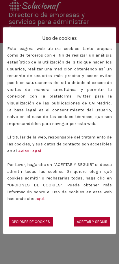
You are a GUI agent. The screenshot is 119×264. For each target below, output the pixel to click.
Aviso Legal (29, 150)
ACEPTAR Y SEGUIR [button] (92, 222)
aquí (40, 198)
